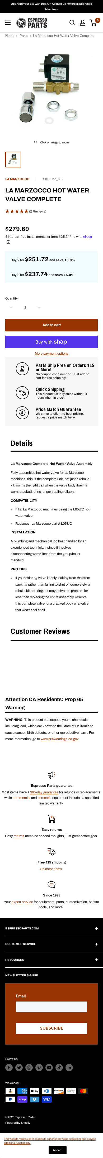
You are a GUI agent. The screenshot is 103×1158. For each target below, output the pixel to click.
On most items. (51, 869)
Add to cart (52, 325)
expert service (22, 902)
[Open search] (72, 23)
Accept (57, 1150)
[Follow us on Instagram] (29, 1067)
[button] (51, 211)
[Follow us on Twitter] (19, 1067)
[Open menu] (8, 23)
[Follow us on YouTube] (49, 1067)
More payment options (51, 353)
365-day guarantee (44, 792)
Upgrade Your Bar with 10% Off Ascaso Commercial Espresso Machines (51, 6)
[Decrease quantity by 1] (11, 307)
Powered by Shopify (17, 1122)
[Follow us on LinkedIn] (69, 1067)
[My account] (82, 23)
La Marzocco (17, 179)
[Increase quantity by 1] (39, 307)
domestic (45, 798)
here (71, 417)
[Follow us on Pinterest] (39, 1067)
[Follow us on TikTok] (59, 1067)
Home (9, 36)
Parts (24, 36)
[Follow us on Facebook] (9, 1067)
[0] (93, 23)
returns (19, 836)
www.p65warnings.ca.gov (59, 739)
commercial (21, 798)
